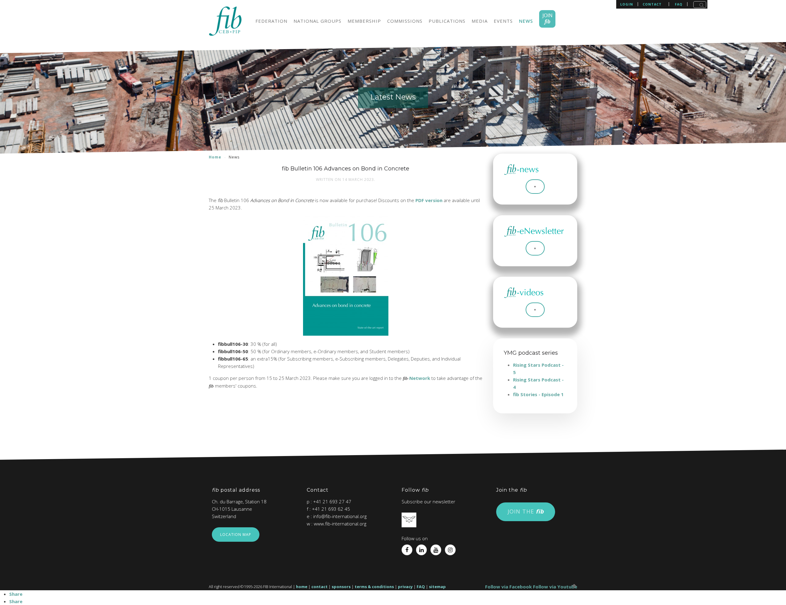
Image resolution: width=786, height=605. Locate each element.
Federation (271, 21)
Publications (447, 21)
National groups (317, 21)
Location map (235, 534)
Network (419, 378)
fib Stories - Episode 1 (538, 394)
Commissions (404, 21)
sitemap (437, 586)
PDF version (428, 200)
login (626, 4)
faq (679, 4)
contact (652, 4)
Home (215, 157)
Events (503, 21)
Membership (364, 21)
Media (480, 21)
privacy (405, 586)
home (301, 586)
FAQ (421, 586)
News (526, 21)
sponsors (341, 586)
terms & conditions (374, 586)
